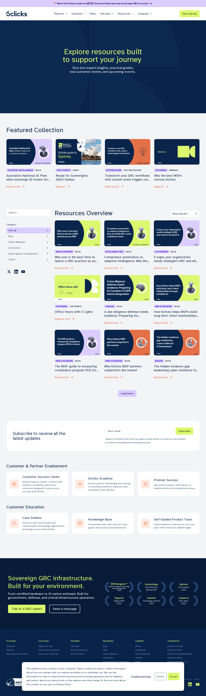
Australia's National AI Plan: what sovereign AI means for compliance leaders (27, 178)
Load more (127, 393)
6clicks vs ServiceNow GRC (179, 654)
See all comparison (176, 661)
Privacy (188, 679)
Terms (197, 679)
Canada (110, 306)
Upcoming (160, 170)
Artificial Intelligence (20, 170)
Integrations (113, 170)
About (138, 646)
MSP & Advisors (64, 251)
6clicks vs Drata (174, 657)
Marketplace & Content (17, 654)
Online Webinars (110, 654)
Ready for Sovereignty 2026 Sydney (72, 178)
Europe (159, 361)
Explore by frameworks (49, 650)
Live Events (108, 657)
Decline (160, 676)
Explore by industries (48, 654)
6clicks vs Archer (175, 646)
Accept (174, 676)
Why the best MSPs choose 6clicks (168, 178)
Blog (105, 646)
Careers (139, 657)
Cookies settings (141, 676)
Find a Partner (77, 654)
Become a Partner (79, 650)
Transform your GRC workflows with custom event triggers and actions (127, 178)
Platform (10, 650)
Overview (75, 646)
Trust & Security (142, 654)
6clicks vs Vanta (174, 650)
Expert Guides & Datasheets (116, 661)
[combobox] (28, 212)
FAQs (105, 650)
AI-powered (161, 251)
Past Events (63, 170)
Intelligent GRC (114, 251)
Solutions (10, 646)
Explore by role (45, 646)
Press (137, 661)
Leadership (140, 650)
